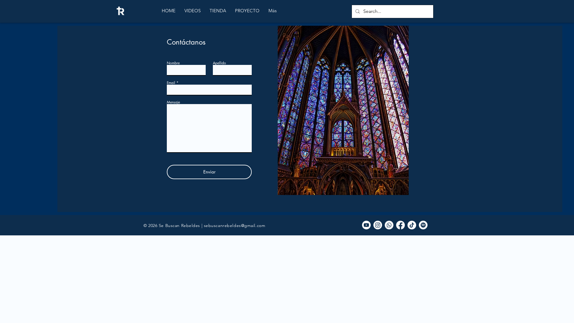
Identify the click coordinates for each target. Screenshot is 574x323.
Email (171, 83)
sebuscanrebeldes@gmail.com (234, 225)
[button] (192, 10)
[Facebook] (400, 225)
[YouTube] (366, 225)
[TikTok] (411, 225)
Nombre (173, 63)
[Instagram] (377, 225)
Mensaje (173, 102)
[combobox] (209, 128)
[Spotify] (423, 225)
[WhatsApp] (389, 225)
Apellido (219, 63)
